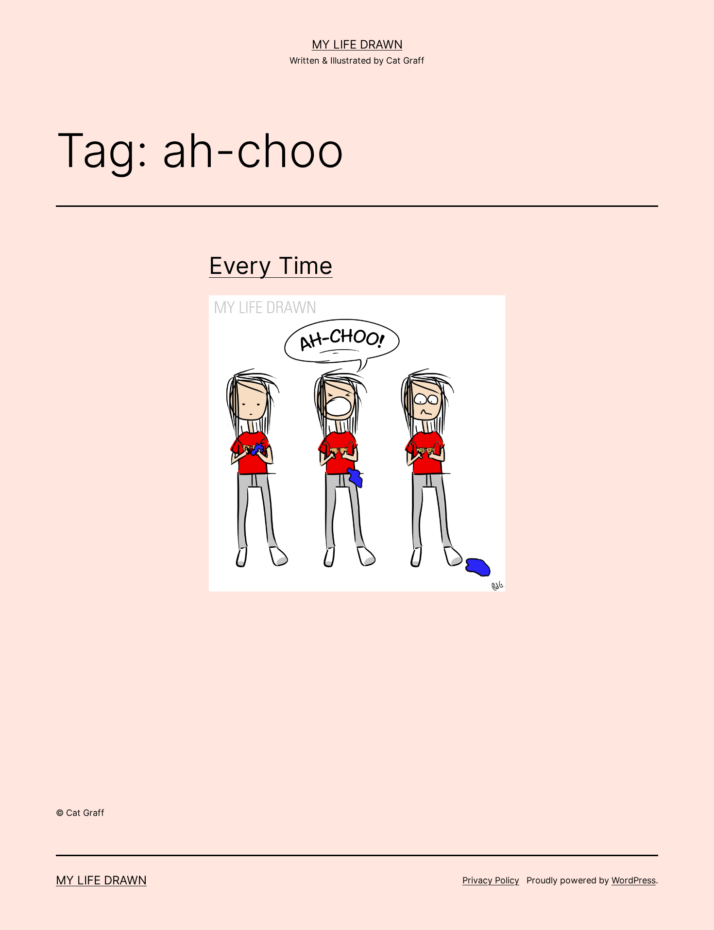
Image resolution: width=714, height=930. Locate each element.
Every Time (271, 265)
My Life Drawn (357, 44)
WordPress (634, 880)
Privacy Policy (490, 880)
